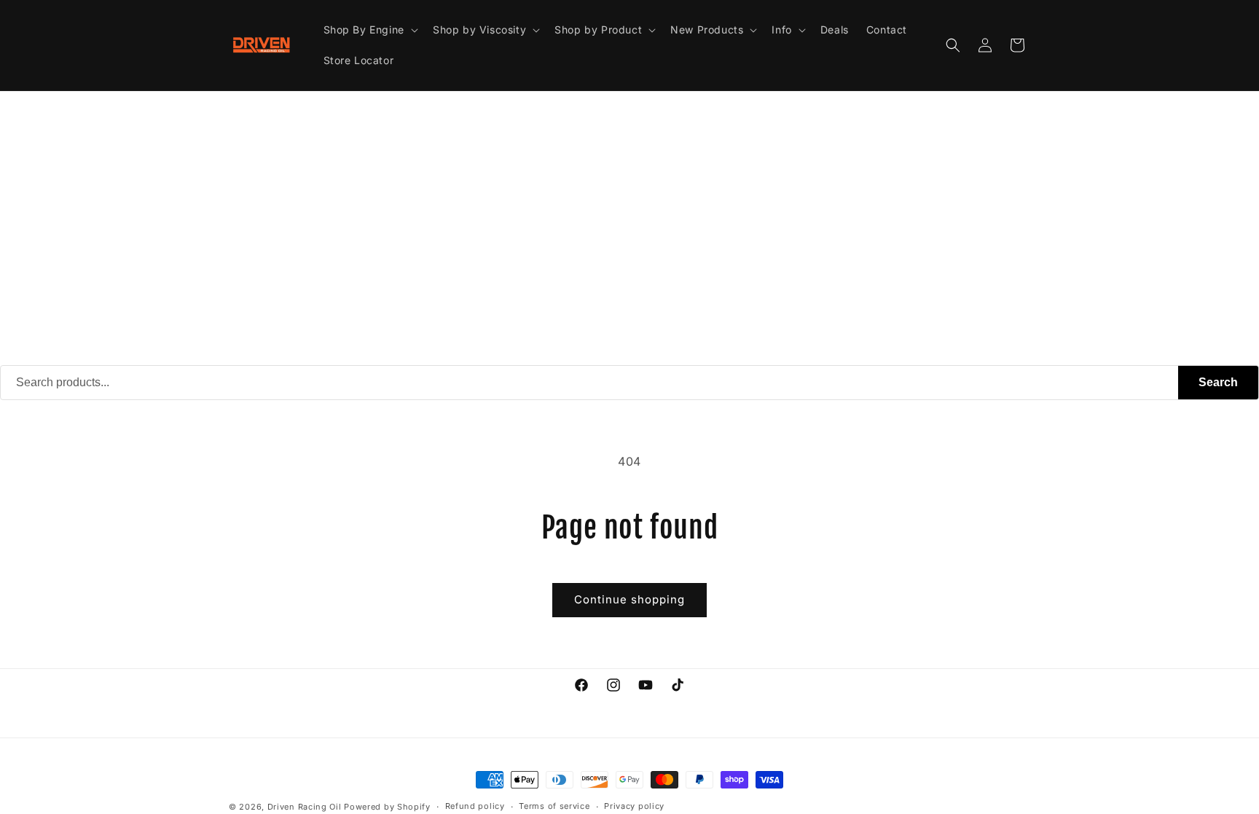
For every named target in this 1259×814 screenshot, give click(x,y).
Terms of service (554, 806)
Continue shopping (629, 599)
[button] (369, 30)
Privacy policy (634, 806)
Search (1218, 382)
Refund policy (475, 806)
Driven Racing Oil (306, 807)
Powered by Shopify (387, 807)
